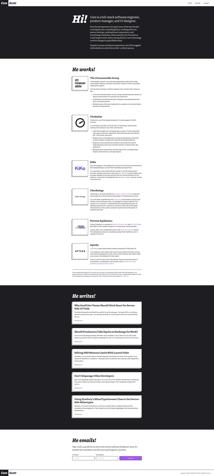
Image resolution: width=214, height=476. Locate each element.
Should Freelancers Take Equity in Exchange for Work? (106, 331)
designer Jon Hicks (127, 230)
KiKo (93, 162)
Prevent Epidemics (101, 220)
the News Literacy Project (123, 194)
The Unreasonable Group (104, 78)
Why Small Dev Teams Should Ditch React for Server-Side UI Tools (104, 307)
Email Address (100, 455)
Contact (206, 3)
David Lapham (125, 177)
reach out (125, 276)
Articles (197, 3)
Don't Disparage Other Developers (94, 375)
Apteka (94, 244)
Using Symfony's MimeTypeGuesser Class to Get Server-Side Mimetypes (107, 400)
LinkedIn (183, 473)
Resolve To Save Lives (120, 225)
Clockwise (96, 116)
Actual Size (117, 200)
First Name (75, 455)
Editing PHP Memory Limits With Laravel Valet (101, 352)
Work (190, 3)
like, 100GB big (123, 173)
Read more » (78, 320)
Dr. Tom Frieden (136, 225)
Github (188, 473)
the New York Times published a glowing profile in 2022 (113, 263)
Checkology (97, 190)
